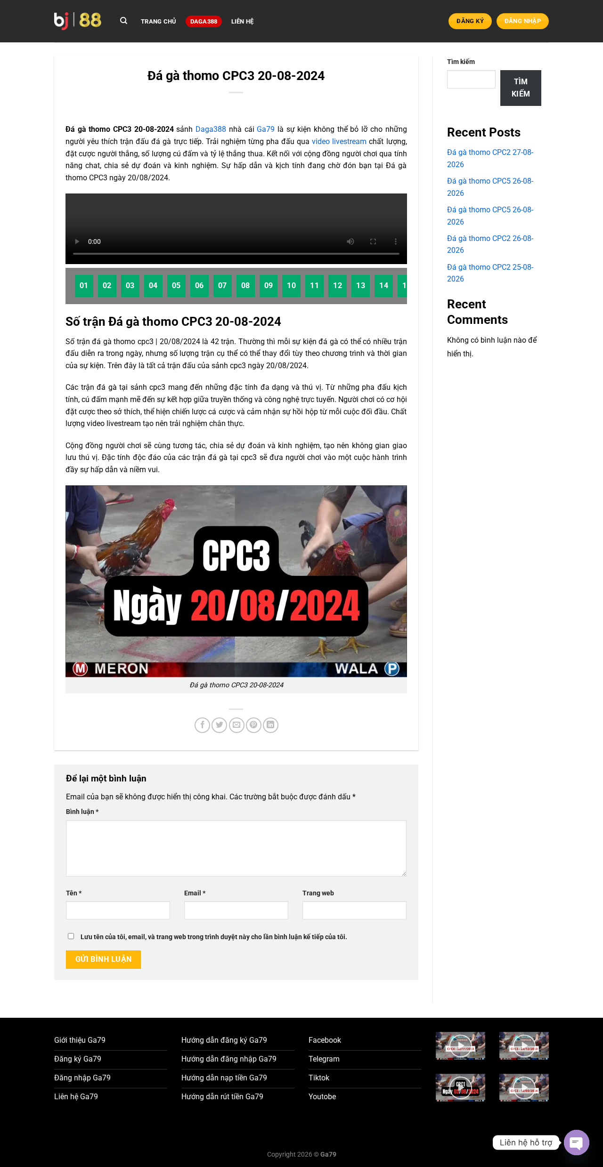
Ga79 (266, 129)
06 (199, 286)
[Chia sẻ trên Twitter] (219, 725)
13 (360, 286)
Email (194, 893)
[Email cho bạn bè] (236, 725)
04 (153, 286)
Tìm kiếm (461, 62)
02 (107, 286)
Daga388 (204, 21)
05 (176, 286)
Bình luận (82, 812)
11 (314, 286)
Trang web (318, 893)
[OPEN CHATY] (576, 1142)
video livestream (339, 141)
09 (268, 286)
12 (337, 286)
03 (130, 286)
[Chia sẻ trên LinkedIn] (270, 725)
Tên (73, 893)
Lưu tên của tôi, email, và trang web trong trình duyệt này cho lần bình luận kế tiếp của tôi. (214, 937)
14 (383, 286)
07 (222, 286)
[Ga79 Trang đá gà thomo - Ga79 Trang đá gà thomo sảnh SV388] (77, 21)
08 (245, 286)
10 (291, 286)
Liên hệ (242, 21)
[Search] (123, 20)
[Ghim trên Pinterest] (253, 725)
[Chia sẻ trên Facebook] (202, 725)
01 (84, 286)
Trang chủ (158, 21)
